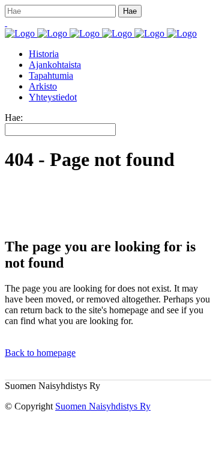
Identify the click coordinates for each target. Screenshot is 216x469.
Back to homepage (40, 353)
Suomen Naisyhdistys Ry (103, 406)
